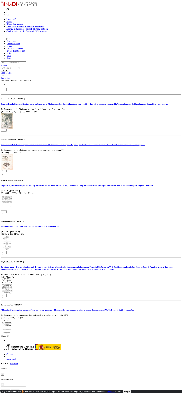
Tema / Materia (13, 43)
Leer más (111, 391)
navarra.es (14, 363)
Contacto (10, 354)
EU (7, 12)
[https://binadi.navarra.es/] (19, 5)
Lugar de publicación (16, 51)
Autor (9, 46)
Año (9, 53)
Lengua (10, 58)
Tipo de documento (15, 48)
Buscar (4, 65)
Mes (9, 55)
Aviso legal (11, 359)
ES (7, 15)
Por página (5, 78)
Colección (11, 41)
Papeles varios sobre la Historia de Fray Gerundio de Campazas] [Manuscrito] (30, 226)
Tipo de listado (7, 73)
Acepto (118, 391)
